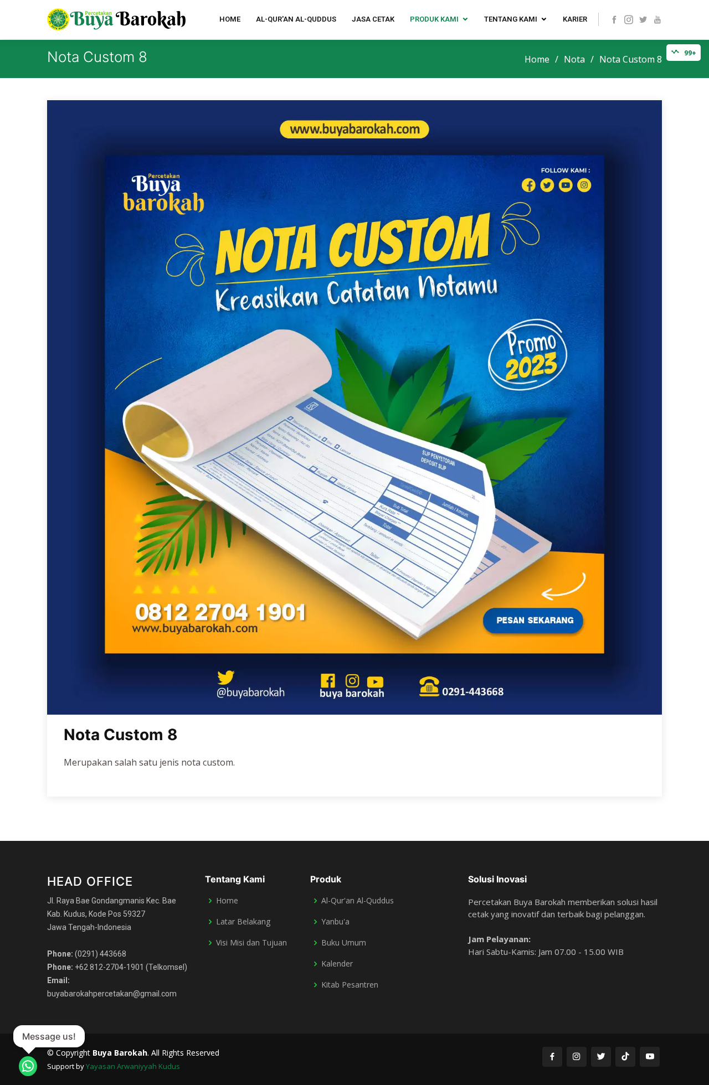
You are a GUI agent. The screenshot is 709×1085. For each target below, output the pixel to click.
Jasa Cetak (373, 19)
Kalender (337, 964)
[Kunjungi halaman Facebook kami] (552, 1057)
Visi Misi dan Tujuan (251, 943)
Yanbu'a (335, 922)
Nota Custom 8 (121, 734)
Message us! (49, 1036)
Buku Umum (343, 943)
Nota (574, 59)
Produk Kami (434, 19)
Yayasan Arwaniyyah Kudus (133, 1066)
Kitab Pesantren (349, 985)
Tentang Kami (510, 19)
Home (229, 19)
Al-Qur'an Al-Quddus (296, 19)
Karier (575, 19)
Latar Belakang (243, 922)
